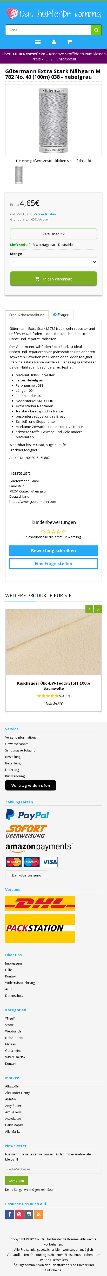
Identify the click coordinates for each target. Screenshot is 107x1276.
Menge (16, 253)
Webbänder (14, 1031)
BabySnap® (14, 1125)
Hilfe (8, 970)
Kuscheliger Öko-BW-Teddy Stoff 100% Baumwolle (53, 685)
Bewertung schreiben (53, 550)
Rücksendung (15, 776)
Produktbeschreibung (26, 314)
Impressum (13, 963)
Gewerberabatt (16, 744)
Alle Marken (13, 1131)
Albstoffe (12, 1086)
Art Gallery (13, 1112)
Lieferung (12, 770)
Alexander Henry (17, 1093)
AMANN (11, 1099)
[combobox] (53, 30)
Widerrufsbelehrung (20, 983)
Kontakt (10, 976)
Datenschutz (14, 995)
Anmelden (16, 1181)
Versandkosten (45, 214)
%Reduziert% (15, 1057)
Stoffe (9, 1025)
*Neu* (10, 1018)
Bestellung (13, 757)
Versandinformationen (21, 737)
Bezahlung (13, 763)
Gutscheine (13, 1050)
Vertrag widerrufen (30, 785)
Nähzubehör (14, 1038)
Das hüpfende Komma (62, 1239)
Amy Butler (13, 1105)
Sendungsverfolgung (20, 750)
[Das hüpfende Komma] (53, 14)
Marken (10, 1044)
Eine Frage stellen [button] (53, 563)
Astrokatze (13, 1118)
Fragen (63, 314)
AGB (8, 989)
